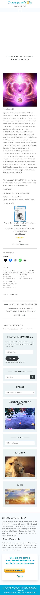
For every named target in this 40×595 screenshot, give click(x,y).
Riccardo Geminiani (10, 223)
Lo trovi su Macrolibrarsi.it (20, 244)
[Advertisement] (20, 33)
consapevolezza (13, 294)
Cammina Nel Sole (14, 587)
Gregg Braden (31, 223)
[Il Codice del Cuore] (20, 207)
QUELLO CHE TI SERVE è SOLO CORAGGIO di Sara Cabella (27, 272)
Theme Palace (31, 592)
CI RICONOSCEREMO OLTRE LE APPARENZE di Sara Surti (10, 272)
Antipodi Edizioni (20, 234)
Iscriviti (12, 358)
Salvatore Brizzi (22, 223)
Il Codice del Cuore (20, 226)
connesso (14, 329)
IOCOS (21, 590)
